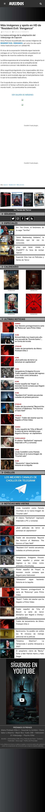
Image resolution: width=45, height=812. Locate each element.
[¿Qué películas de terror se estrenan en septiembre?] (7, 361)
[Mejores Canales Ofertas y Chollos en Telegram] (20, 488)
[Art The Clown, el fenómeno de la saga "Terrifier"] (7, 230)
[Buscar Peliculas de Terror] (40, 4)
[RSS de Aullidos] (32, 218)
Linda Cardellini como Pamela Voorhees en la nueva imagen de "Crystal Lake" (28, 454)
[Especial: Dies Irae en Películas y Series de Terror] (7, 260)
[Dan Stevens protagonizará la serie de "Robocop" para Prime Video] (7, 327)
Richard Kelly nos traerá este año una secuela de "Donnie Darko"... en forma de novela (28, 339)
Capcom (5, 184)
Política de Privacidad (30, 741)
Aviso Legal (19, 741)
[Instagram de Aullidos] (18, 218)
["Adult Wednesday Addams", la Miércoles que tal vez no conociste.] (7, 240)
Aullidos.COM (15, 739)
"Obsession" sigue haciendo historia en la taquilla (26, 464)
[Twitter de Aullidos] (13, 218)
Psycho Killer (29, 735)
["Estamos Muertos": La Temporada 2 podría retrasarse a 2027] (7, 643)
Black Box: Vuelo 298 (24, 733)
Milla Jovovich (20, 184)
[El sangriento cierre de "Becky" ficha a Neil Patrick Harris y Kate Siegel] (7, 653)
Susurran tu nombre (29, 730)
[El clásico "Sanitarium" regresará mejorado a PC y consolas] (7, 442)
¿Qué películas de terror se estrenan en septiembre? (26, 361)
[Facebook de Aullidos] (22, 218)
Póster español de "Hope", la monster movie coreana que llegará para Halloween (29, 386)
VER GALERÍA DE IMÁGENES (22, 95)
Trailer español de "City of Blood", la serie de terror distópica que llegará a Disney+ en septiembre (29, 431)
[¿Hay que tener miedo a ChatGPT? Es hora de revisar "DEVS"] (7, 250)
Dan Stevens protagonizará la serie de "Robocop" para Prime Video (29, 327)
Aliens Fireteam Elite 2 (10, 730)
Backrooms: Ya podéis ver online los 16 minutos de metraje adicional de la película (30, 634)
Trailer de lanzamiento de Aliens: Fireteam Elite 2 (28, 349)
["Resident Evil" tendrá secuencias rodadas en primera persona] (7, 396)
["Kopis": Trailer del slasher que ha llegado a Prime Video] (7, 419)
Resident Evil (12, 184)
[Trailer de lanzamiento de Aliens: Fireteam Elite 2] (7, 350)
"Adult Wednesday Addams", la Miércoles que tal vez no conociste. (30, 240)
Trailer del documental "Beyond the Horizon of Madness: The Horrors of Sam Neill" (29, 408)
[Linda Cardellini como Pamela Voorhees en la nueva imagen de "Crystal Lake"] (7, 453)
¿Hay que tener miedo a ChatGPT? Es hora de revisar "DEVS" (30, 250)
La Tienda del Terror (22, 210)
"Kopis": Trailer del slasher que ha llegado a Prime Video (29, 419)
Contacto (40, 739)
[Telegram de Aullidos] (27, 218)
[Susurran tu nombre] (34, 279)
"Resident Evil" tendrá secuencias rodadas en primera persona (29, 396)
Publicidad (11, 741)
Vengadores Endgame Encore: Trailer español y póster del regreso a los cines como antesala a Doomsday (29, 374)
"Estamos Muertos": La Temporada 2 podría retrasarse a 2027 (30, 644)
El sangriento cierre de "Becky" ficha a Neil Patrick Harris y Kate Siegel (30, 653)
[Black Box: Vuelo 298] (34, 303)
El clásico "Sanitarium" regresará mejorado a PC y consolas (28, 441)
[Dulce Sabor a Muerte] (11, 303)
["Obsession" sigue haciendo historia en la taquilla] (7, 464)
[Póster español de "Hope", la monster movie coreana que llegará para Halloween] (7, 385)
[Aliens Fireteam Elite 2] (11, 279)
